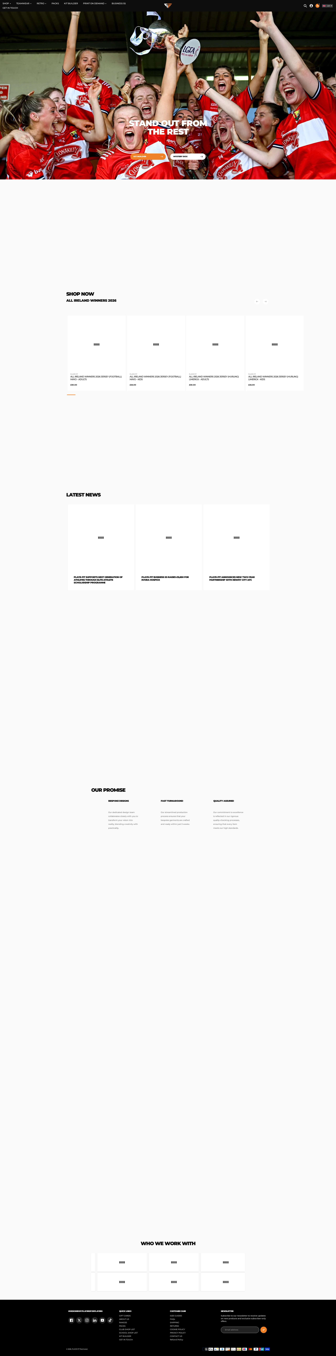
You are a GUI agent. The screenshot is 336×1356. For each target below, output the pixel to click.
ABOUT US (124, 1319)
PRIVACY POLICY (178, 1333)
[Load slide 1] (96, 285)
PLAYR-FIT (74, 374)
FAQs (172, 1319)
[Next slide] (240, 285)
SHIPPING (174, 1322)
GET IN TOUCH (126, 1339)
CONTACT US (176, 1336)
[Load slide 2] (106, 285)
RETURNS (174, 1326)
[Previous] (257, 301)
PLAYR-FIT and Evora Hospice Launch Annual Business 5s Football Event (162, 578)
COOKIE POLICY (177, 1329)
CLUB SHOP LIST (127, 1329)
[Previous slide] (232, 285)
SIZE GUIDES (176, 1316)
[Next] (265, 301)
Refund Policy (176, 1339)
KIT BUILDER (125, 1336)
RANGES (123, 1322)
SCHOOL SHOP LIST (128, 1333)
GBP (328, 6)
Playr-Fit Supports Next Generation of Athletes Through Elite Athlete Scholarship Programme (231, 580)
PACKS (122, 1326)
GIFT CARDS (125, 1316)
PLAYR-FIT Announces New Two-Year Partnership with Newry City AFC (94, 578)
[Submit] (263, 1330)
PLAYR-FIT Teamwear (80, 1349)
